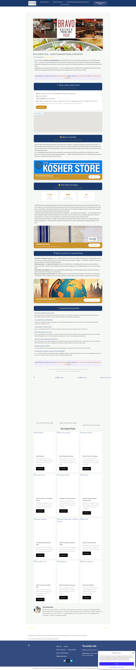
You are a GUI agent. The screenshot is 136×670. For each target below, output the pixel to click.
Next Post (107, 627)
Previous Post (30, 627)
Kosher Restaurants (39, 57)
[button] (133, 653)
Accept (117, 664)
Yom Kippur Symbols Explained (67, 498)
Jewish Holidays (44, 2)
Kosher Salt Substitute (88, 585)
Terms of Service (61, 649)
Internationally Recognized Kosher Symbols (78, 2)
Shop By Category (57, 2)
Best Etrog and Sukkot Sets (66, 456)
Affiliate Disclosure (61, 656)
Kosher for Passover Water (89, 542)
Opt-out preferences (113, 667)
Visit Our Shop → (94, 245)
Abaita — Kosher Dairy (81, 76)
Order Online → (41, 107)
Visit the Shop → (94, 176)
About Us (58, 646)
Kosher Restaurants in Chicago (67, 585)
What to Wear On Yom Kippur (90, 456)
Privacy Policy (121, 667)
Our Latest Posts (64, 4)
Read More (40, 468)
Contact (66, 646)
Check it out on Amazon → (92, 300)
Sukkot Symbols (40, 456)
